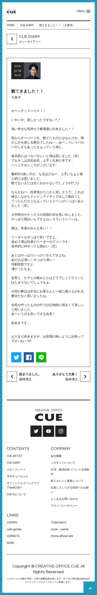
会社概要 (56, 456)
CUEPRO (12, 522)
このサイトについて (63, 462)
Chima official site (62, 536)
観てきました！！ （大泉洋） (57, 25)
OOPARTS (13, 536)
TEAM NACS (58, 522)
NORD (10, 542)
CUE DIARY (27, 25)
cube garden (14, 529)
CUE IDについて (16, 494)
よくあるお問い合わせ (64, 498)
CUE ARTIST (15, 456)
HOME (10, 25)
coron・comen (60, 529)
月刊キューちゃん (17, 476)
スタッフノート (16, 469)
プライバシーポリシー (64, 505)
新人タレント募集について (67, 480)
